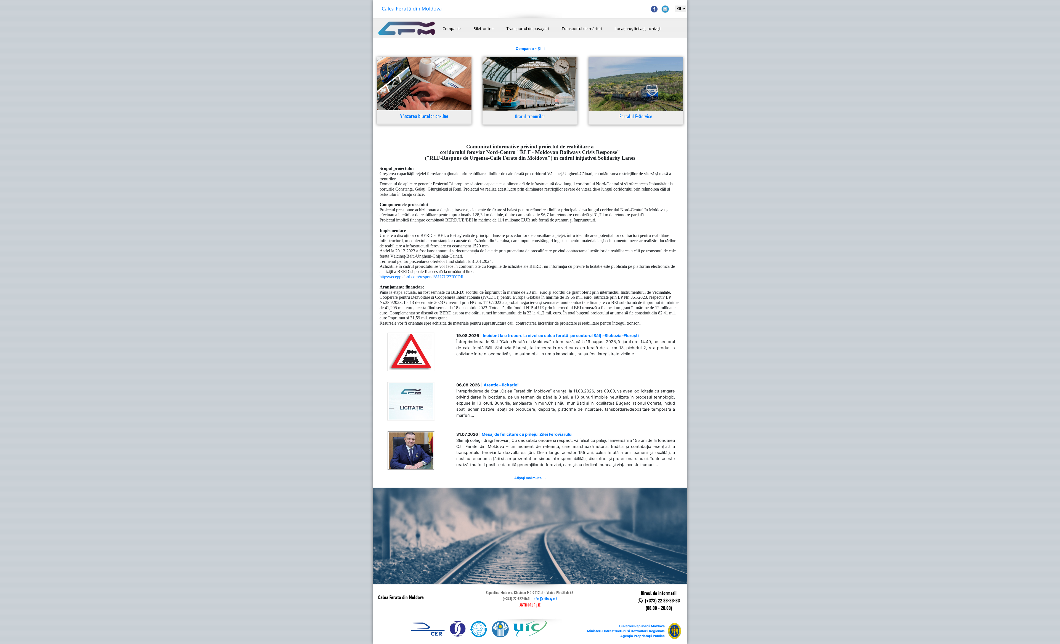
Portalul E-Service (635, 117)
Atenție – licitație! (501, 385)
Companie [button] (451, 28)
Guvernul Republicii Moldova (642, 626)
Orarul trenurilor (530, 117)
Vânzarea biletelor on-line (424, 116)
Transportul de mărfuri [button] (581, 28)
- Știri (530, 48)
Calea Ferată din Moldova (412, 8)
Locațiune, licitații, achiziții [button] (637, 28)
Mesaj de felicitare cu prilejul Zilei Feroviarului (527, 434)
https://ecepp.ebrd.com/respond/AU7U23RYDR (422, 276)
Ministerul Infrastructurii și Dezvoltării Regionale (626, 631)
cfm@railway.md (545, 599)
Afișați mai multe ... (530, 478)
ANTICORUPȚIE (530, 605)
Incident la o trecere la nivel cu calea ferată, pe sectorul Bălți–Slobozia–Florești (561, 335)
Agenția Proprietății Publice (642, 636)
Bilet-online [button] (483, 28)
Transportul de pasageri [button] (527, 28)
